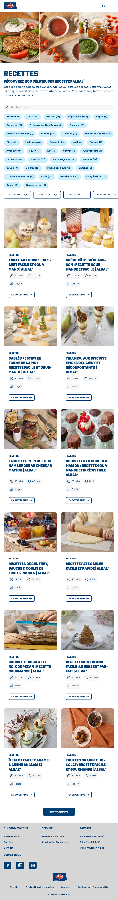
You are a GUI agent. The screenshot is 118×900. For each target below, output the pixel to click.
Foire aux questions (53, 837)
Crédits (14, 887)
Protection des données (40, 887)
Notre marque (12, 837)
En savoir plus (19, 294)
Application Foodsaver (55, 842)
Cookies (65, 887)
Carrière (8, 842)
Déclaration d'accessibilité (92, 887)
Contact (8, 848)
